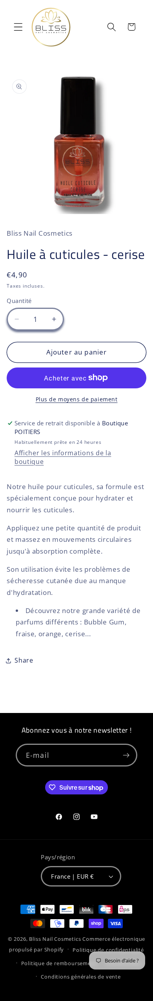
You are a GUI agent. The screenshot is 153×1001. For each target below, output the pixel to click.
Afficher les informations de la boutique (63, 457)
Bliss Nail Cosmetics (55, 938)
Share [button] (24, 660)
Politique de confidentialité (108, 949)
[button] (18, 27)
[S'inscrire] (126, 755)
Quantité (19, 301)
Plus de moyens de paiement (77, 399)
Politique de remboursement (59, 963)
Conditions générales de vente (80, 976)
